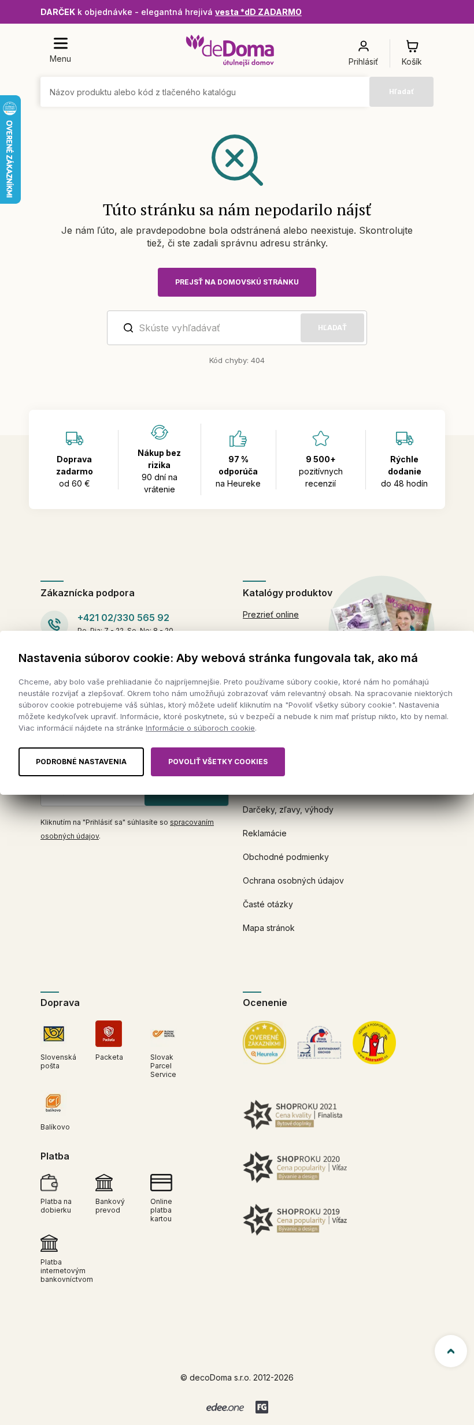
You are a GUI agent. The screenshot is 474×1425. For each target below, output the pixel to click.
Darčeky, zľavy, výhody (288, 809)
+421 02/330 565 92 (123, 617)
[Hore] (451, 1351)
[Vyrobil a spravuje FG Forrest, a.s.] (261, 1407)
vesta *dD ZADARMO (258, 12)
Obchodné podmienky (286, 857)
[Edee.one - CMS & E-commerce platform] (225, 1407)
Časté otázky (268, 904)
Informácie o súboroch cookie (200, 727)
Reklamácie (265, 833)
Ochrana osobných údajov (293, 880)
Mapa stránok (269, 928)
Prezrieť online (271, 614)
